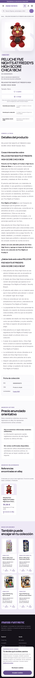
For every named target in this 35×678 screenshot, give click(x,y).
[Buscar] (31, 11)
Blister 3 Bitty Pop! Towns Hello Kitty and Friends (8, 559)
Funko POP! (16, 391)
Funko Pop (3, 640)
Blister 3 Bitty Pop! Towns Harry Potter (24, 558)
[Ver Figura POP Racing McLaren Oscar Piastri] (26, 582)
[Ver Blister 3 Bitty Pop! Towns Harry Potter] (26, 546)
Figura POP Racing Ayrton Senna (8, 594)
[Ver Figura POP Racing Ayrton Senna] (9, 582)
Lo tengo (18, 96)
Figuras (3, 646)
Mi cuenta (21, 640)
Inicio (2, 16)
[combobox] (16, 11)
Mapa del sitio (22, 646)
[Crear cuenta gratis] (25, 6)
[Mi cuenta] (28, 6)
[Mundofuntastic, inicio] (12, 6)
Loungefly (3, 643)
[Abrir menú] (3, 6)
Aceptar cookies (17, 673)
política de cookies (8, 663)
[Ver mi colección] (32, 6)
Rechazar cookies (17, 668)
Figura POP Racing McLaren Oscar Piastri (25, 594)
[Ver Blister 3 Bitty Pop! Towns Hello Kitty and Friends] (9, 546)
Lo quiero (18, 91)
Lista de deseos (23, 643)
